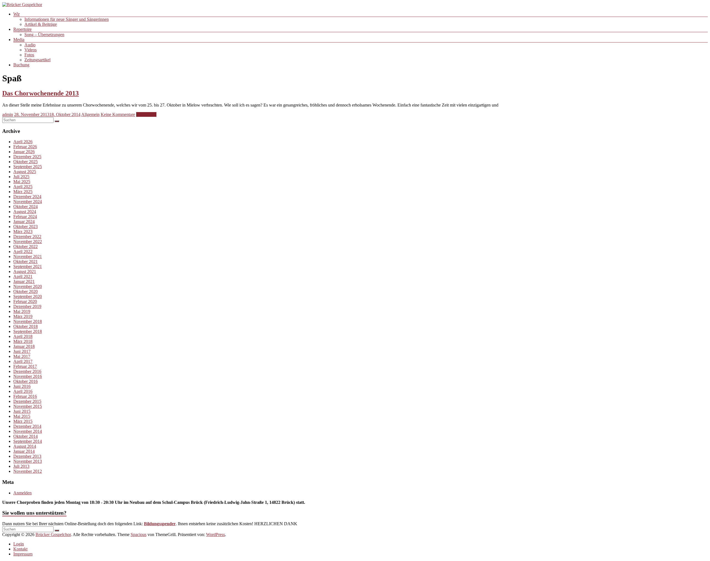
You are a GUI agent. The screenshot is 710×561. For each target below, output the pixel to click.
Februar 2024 (25, 216)
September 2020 (27, 296)
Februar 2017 (25, 366)
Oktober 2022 (25, 246)
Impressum (22, 554)
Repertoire (22, 29)
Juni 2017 (22, 351)
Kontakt (20, 549)
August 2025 (24, 171)
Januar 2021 (24, 281)
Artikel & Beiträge (40, 24)
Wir (16, 14)
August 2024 (24, 211)
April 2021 (22, 276)
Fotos (29, 54)
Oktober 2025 (25, 161)
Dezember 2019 (27, 306)
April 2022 (22, 251)
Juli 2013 (21, 466)
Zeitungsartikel (37, 59)
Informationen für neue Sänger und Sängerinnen (66, 19)
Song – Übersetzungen (44, 34)
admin (7, 114)
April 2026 (22, 141)
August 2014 (24, 446)
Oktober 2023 (25, 226)
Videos (30, 49)
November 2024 (27, 201)
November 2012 (27, 471)
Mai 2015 (21, 416)
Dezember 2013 (27, 456)
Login (18, 544)
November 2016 (27, 376)
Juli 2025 (21, 176)
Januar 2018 (24, 346)
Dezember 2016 (27, 371)
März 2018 (22, 341)
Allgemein (90, 114)
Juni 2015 (22, 411)
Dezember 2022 (27, 236)
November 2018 (27, 321)
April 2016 (22, 391)
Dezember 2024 (27, 196)
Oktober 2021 (25, 261)
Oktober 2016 (25, 381)
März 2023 (22, 231)
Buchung (21, 64)
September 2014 (27, 441)
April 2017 (22, 361)
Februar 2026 (25, 146)
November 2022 (27, 241)
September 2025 (27, 166)
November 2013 (27, 461)
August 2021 (24, 271)
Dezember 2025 (27, 156)
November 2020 (27, 286)
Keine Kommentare (118, 114)
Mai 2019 (21, 311)
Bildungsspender (160, 523)
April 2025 (22, 186)
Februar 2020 (25, 301)
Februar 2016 (25, 396)
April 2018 (22, 336)
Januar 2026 (24, 151)
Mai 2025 (21, 181)
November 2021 (27, 256)
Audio (30, 44)
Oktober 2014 (25, 436)
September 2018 (27, 331)
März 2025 (22, 191)
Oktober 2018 (25, 326)
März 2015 (22, 421)
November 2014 (27, 431)
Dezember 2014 (27, 426)
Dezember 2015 (27, 401)
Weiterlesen (146, 114)
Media (18, 39)
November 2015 (27, 406)
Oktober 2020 (25, 291)
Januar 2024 (24, 221)
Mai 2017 (21, 356)
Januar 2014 (24, 451)
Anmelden (22, 493)
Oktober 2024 (25, 206)
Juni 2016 (22, 386)
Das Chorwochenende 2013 (40, 93)
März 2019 (22, 316)
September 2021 (27, 266)
